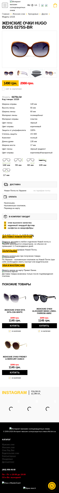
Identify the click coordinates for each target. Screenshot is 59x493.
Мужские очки (8, 444)
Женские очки (8, 447)
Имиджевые (7, 459)
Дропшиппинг (8, 462)
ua (35, 5)
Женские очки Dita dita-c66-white (15, 311)
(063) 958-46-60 (9, 469)
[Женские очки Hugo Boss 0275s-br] (29, 49)
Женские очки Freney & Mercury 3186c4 (15, 358)
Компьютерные (9, 456)
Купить (15, 326)
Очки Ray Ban (8, 450)
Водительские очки (10, 453)
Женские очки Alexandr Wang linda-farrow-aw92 (44, 311)
